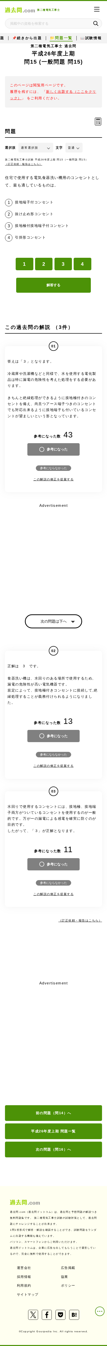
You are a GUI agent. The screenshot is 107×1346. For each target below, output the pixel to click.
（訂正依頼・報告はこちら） (23, 164)
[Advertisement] (53, 1043)
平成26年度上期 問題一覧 (53, 1131)
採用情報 (24, 1277)
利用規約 (24, 1285)
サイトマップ (28, 1294)
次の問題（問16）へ (53, 1149)
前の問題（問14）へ (53, 1113)
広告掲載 (68, 1268)
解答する (53, 285)
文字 (59, 147)
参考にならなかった (53, 468)
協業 (64, 1277)
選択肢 (10, 147)
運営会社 (24, 1268)
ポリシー (68, 1285)
